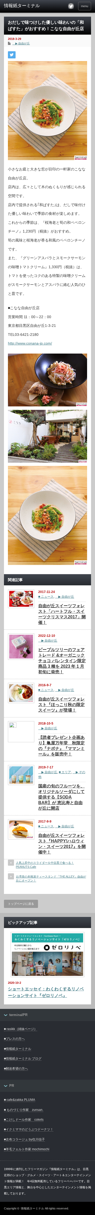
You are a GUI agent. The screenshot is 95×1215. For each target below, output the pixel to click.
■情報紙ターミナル (17, 1049)
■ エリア (65, 772)
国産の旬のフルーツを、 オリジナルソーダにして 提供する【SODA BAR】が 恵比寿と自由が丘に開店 (61, 797)
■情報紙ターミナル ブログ (22, 1058)
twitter (71, 6)
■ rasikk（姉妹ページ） (20, 1029)
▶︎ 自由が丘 (21, 43)
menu (84, 6)
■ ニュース (46, 597)
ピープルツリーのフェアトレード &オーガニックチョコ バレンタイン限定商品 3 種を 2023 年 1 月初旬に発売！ (62, 660)
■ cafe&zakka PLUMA (19, 1100)
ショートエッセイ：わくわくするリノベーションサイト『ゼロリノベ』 (46, 992)
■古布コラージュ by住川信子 (24, 1139)
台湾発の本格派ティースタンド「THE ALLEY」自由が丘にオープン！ (51, 878)
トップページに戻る (21, 903)
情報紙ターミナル (32, 1208)
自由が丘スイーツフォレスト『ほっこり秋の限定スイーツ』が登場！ (61, 704)
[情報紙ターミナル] (23, 5)
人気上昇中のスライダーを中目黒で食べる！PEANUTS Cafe (45, 864)
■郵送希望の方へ (16, 1068)
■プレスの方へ (14, 1039)
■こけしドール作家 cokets (24, 1119)
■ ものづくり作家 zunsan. (23, 1110)
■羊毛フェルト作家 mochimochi (26, 1149)
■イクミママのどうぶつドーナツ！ (28, 1129)
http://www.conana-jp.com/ (30, 343)
